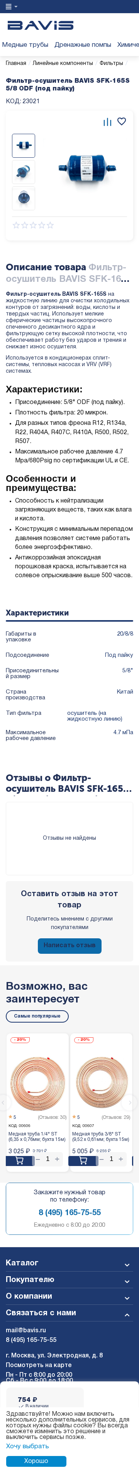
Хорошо (36, 1461)
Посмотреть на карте (39, 1365)
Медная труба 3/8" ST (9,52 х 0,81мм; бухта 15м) (100, 1137)
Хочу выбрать (27, 1446)
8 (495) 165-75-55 (70, 1213)
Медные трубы (25, 45)
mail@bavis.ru (26, 1330)
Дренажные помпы (82, 45)
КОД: (13, 101)
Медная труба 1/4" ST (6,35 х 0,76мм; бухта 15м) (37, 1137)
